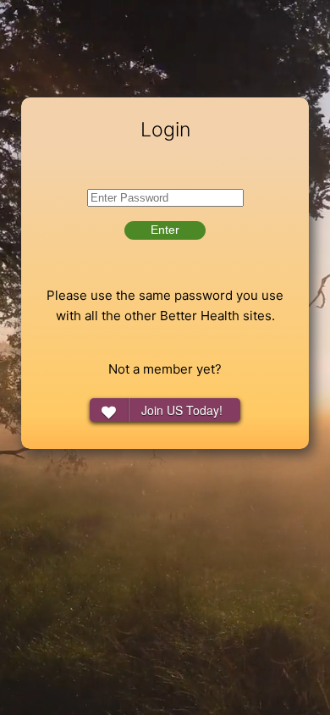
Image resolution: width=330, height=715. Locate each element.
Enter (165, 230)
